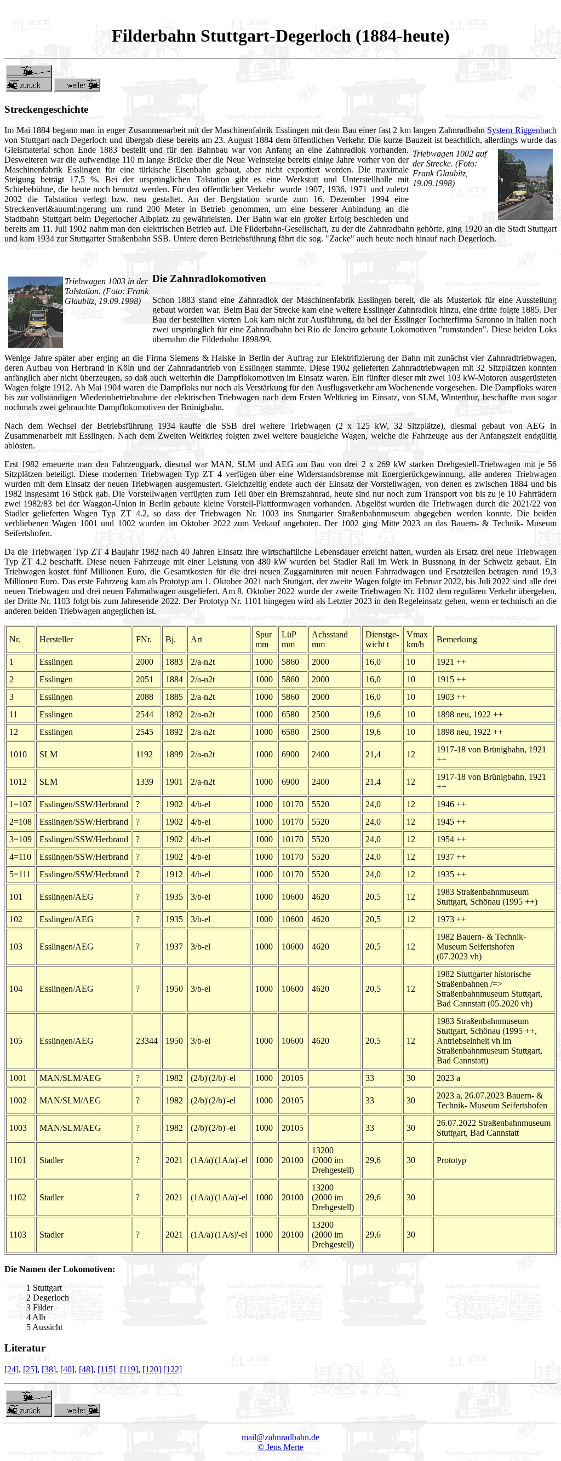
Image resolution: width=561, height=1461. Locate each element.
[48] (86, 1369)
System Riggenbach (522, 130)
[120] (151, 1369)
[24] (11, 1369)
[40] (67, 1369)
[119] (129, 1369)
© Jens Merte (280, 1447)
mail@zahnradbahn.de (280, 1437)
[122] (172, 1369)
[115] (107, 1369)
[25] (30, 1369)
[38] (49, 1369)
